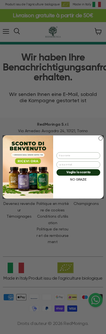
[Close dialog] (100, 138)
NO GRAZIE (78, 179)
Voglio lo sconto (78, 172)
